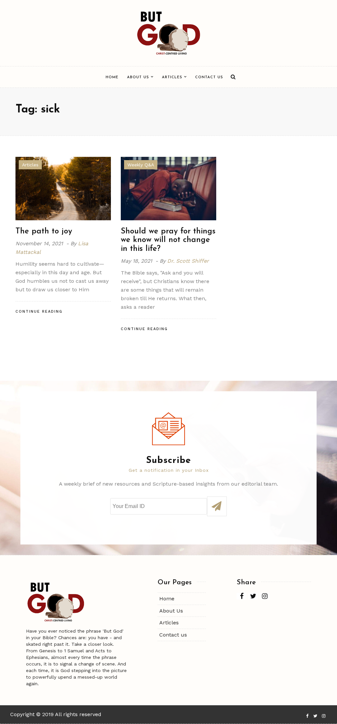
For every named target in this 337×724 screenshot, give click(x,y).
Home (112, 77)
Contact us (209, 77)
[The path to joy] (63, 188)
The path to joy (43, 231)
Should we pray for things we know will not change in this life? (168, 240)
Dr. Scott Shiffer (188, 261)
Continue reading (39, 311)
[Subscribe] (217, 506)
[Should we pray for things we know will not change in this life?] (168, 188)
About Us (138, 77)
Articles (172, 77)
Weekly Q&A (140, 164)
